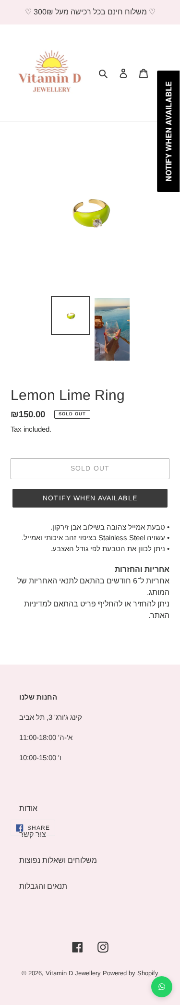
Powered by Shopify (130, 973)
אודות (28, 808)
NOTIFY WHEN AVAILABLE (90, 498)
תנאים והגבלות (43, 886)
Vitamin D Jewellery (73, 973)
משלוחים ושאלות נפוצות (58, 860)
